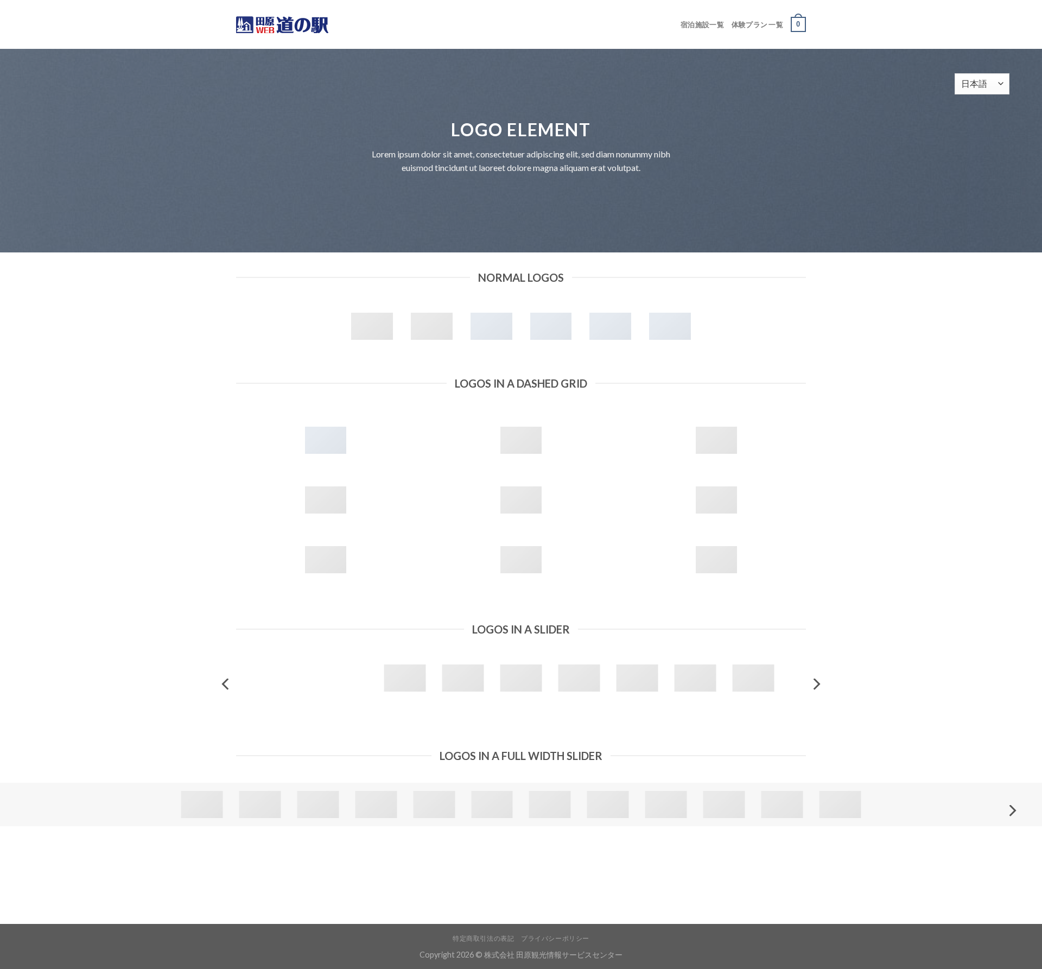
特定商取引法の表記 (483, 938)
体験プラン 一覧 (757, 24)
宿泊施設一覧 (702, 24)
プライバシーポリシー (555, 938)
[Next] (815, 684)
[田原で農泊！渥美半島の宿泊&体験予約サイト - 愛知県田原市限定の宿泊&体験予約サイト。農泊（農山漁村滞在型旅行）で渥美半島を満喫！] (290, 24)
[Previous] (226, 684)
